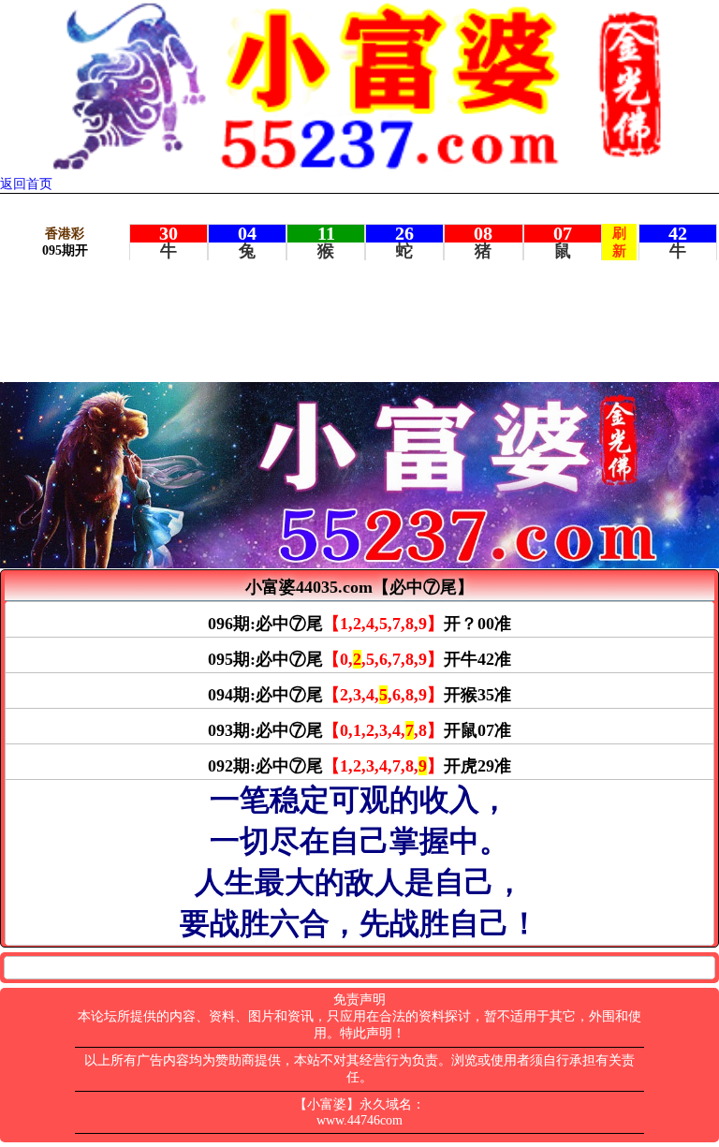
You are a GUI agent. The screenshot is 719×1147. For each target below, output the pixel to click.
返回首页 (26, 184)
